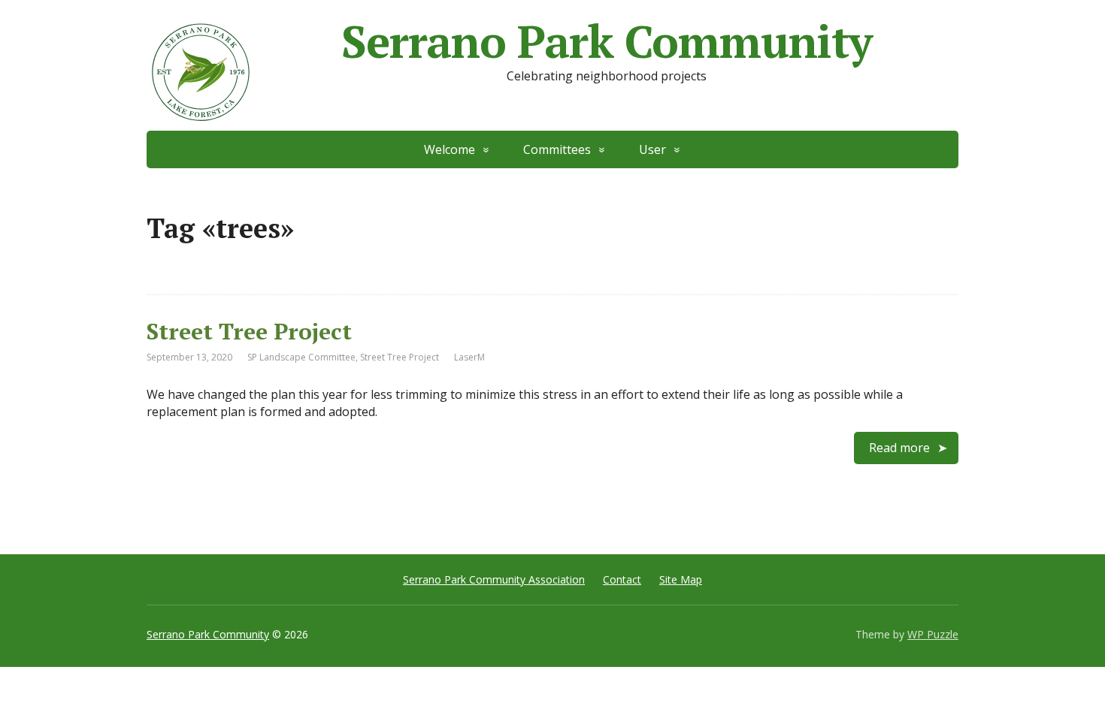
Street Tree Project (249, 331)
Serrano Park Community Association (494, 579)
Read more (899, 447)
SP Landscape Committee (301, 357)
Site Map (680, 579)
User (652, 149)
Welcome (449, 149)
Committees (557, 149)
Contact (622, 579)
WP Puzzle (932, 634)
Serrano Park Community (606, 41)
